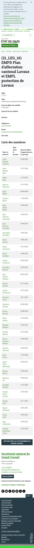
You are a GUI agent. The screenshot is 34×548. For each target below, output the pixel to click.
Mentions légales (7, 523)
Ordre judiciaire (7, 505)
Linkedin (12, 485)
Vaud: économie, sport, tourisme (13, 535)
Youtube (4, 485)
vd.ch (2, 51)
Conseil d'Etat (6, 503)
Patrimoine (5, 539)
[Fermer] (31, 2)
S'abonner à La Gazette (9, 518)
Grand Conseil (16, 51)
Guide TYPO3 (6, 525)
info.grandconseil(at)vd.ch (10, 470)
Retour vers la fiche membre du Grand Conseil (17, 442)
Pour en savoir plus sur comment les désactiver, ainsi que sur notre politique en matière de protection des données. (13, 20)
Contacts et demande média (11, 516)
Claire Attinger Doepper (6, 161)
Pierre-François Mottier (6, 341)
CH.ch (3, 542)
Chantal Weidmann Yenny (6, 431)
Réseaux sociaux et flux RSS (11, 521)
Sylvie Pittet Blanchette (6, 364)
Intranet (4, 528)
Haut (28, 496)
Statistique (5, 514)
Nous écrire (8, 476)
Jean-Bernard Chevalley (6, 226)
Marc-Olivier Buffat (5, 207)
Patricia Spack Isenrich (5, 394)
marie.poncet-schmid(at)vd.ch (12, 132)
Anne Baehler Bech (5, 170)
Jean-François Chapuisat (6, 216)
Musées (4, 537)
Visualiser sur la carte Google (11, 472)
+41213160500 (6, 467)
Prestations (27, 31)
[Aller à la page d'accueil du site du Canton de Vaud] (17, 40)
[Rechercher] (30, 35)
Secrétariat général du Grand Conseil (15, 455)
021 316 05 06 (6, 126)
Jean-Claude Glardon (5, 276)
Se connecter (8, 35)
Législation (10, 31)
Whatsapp (21, 485)
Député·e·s (25, 51)
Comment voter (7, 507)
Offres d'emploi (18, 31)
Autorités (4, 31)
